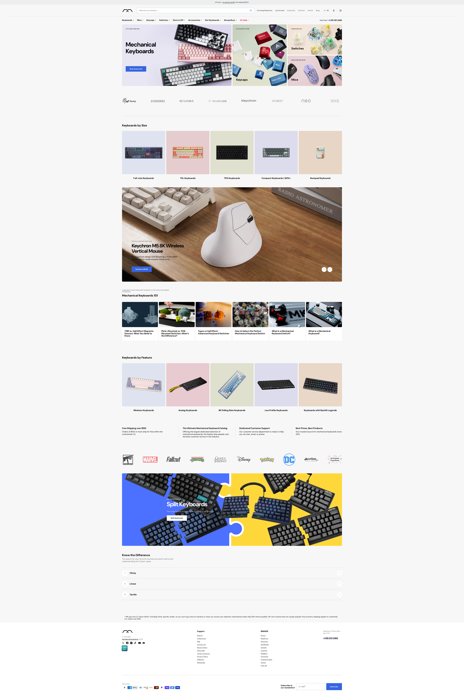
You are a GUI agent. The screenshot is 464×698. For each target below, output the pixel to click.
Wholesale (201, 663)
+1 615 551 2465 (335, 20)
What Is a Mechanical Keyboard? (319, 332)
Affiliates (200, 660)
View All (264, 666)
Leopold (264, 651)
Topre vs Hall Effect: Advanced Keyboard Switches (213, 332)
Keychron (264, 642)
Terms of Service (203, 654)
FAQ (198, 642)
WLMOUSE (265, 645)
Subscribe (334, 687)
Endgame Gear (266, 660)
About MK (201, 651)
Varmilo (264, 648)
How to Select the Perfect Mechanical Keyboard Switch (250, 332)
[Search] (251, 10)
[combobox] (195, 10)
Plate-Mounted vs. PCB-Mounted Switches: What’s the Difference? (175, 333)
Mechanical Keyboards (130, 639)
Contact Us (201, 645)
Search (200, 636)
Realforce (264, 639)
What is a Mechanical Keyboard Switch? (283, 332)
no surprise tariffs (228, 2)
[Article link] (140, 321)
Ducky (263, 636)
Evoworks (264, 657)
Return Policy (202, 648)
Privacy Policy (202, 657)
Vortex (263, 663)
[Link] (177, 55)
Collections (201, 639)
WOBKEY (264, 654)
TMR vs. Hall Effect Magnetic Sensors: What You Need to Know (139, 333)
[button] (333, 10)
